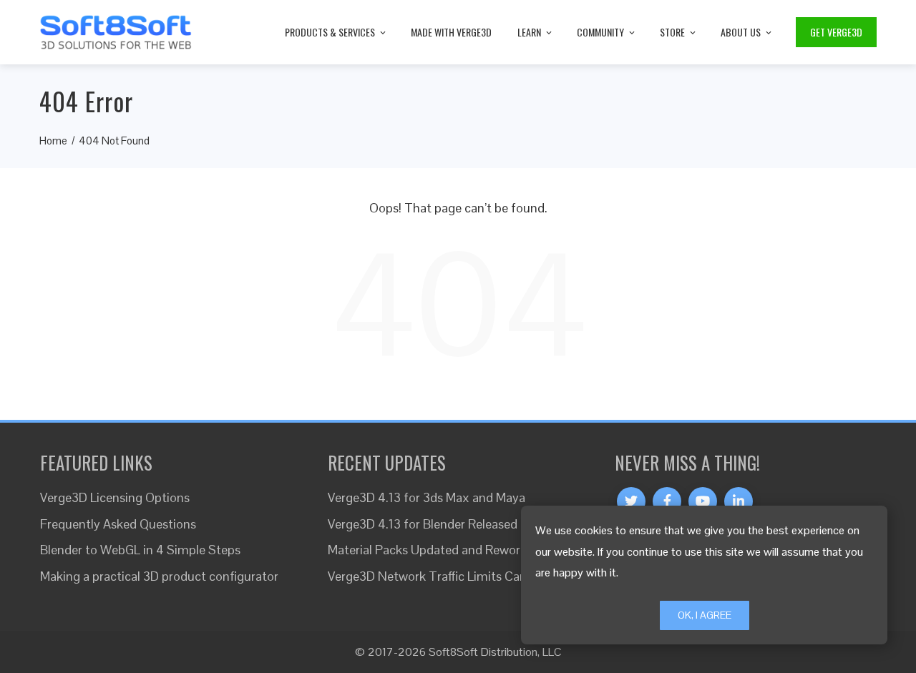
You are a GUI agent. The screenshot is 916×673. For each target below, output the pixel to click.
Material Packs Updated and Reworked (434, 549)
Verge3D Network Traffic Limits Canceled (442, 576)
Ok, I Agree (704, 615)
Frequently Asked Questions (118, 524)
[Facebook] (667, 501)
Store (672, 31)
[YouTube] (702, 501)
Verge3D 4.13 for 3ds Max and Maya (426, 497)
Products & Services (330, 31)
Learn (529, 31)
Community (600, 31)
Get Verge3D (836, 31)
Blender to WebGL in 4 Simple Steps (140, 549)
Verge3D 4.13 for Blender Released (422, 524)
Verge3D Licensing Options (115, 497)
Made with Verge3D (451, 31)
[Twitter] (631, 501)
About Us (741, 31)
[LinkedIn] (738, 501)
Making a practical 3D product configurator (159, 576)
